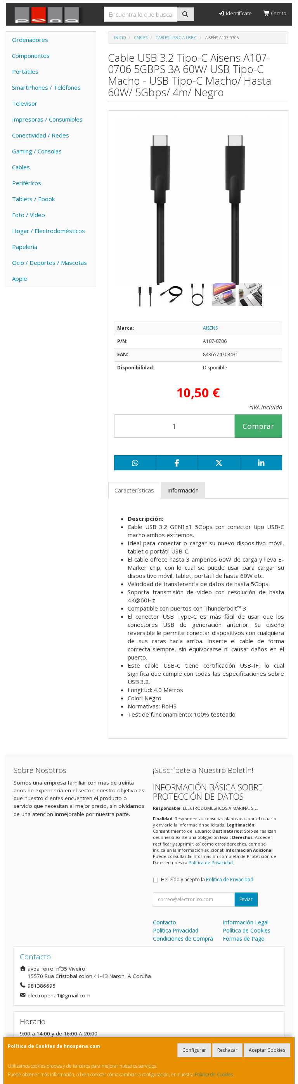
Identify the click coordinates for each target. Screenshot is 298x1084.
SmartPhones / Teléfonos (46, 87)
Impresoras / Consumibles (47, 119)
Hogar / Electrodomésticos (48, 231)
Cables (21, 167)
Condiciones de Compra (183, 938)
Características (134, 490)
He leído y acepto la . (208, 879)
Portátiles (25, 71)
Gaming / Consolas (37, 151)
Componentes (31, 55)
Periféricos (26, 183)
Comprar (258, 426)
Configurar (194, 1050)
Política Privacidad (175, 930)
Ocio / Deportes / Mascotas (49, 262)
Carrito (278, 13)
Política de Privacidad (211, 862)
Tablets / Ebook (33, 199)
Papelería (24, 247)
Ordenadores (30, 39)
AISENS (210, 328)
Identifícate (238, 13)
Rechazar (227, 1050)
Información (183, 490)
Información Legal (246, 922)
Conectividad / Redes (40, 135)
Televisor (24, 103)
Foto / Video (28, 215)
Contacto (164, 922)
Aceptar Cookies (267, 1050)
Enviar (246, 899)
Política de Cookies (214, 1074)
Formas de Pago (244, 938)
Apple (19, 278)
